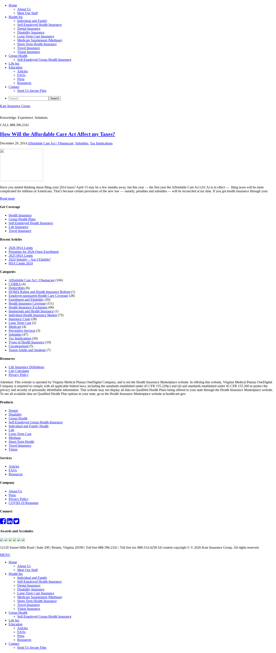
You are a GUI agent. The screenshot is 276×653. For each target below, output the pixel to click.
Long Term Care (20, 323)
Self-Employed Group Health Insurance (36, 422)
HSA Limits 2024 (21, 263)
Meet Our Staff (27, 570)
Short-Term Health (21, 441)
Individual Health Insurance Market (33, 315)
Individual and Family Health (29, 426)
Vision (13, 449)
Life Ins (14, 620)
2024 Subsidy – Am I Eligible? (30, 259)
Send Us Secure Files (31, 647)
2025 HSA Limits (21, 255)
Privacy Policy (18, 375)
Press (12, 495)
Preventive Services (22, 330)
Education (15, 624)
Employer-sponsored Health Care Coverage (38, 296)
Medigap (15, 438)
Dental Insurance (28, 585)
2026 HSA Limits (21, 248)
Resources (16, 474)
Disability (15, 414)
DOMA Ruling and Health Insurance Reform (39, 292)
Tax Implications (101, 143)
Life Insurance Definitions (26, 367)
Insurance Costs (19, 319)
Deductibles (17, 288)
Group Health (18, 418)
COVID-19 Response (23, 503)
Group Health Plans (22, 219)
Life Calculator (19, 371)
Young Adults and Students (27, 350)
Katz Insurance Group (15, 106)
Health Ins (16, 574)
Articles (14, 466)
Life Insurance (18, 227)
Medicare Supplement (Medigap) (39, 597)
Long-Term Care (20, 434)
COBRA (15, 284)
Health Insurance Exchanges (28, 307)
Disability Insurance (30, 589)
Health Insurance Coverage (27, 303)
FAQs (13, 470)
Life (11, 430)
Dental (13, 410)
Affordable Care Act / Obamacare (51, 143)
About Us (15, 491)
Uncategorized (18, 346)
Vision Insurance (28, 609)
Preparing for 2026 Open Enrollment (34, 252)
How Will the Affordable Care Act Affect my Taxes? (57, 134)
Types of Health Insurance (26, 342)
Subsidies (81, 143)
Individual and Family (32, 577)
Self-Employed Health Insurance (31, 223)
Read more (7, 198)
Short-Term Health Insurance (37, 601)
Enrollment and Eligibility (26, 299)
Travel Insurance (20, 231)
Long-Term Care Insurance (35, 593)
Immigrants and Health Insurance (31, 311)
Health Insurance (20, 215)
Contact (14, 643)
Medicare (15, 327)
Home (13, 562)
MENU (5, 555)
